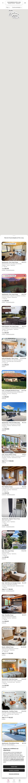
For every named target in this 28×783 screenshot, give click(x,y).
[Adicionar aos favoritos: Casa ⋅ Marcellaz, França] (24, 596)
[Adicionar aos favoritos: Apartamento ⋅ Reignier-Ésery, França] (24, 500)
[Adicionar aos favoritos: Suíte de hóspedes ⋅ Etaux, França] (24, 340)
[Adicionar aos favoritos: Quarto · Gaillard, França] (24, 628)
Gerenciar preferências (14, 774)
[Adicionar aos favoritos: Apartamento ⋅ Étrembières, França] (24, 725)
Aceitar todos (14, 766)
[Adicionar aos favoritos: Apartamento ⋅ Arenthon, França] (24, 692)
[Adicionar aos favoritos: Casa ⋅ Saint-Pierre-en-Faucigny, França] (24, 564)
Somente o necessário (14, 770)
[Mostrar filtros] (25, 2)
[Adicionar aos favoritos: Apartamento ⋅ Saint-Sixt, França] (24, 660)
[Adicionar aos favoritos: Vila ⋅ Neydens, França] (24, 468)
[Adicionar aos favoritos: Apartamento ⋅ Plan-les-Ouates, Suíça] (24, 404)
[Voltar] (3, 2)
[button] (5, 268)
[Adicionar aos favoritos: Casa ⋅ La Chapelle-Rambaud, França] (24, 372)
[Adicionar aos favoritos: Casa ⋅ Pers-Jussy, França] (24, 532)
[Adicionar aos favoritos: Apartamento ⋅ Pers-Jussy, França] (24, 244)
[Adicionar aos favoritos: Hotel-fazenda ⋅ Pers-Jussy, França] (24, 308)
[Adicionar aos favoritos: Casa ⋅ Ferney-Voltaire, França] (24, 436)
